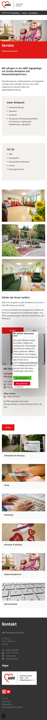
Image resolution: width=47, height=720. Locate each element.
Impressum (6, 701)
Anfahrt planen (12, 658)
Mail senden (12, 387)
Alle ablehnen (22, 383)
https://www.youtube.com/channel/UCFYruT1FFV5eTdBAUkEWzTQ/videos (8, 691)
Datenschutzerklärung (28, 362)
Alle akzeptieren (22, 378)
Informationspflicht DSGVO (12, 707)
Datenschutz (7, 704)
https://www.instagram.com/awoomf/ (4, 691)
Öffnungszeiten (10, 377)
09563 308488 (12, 650)
